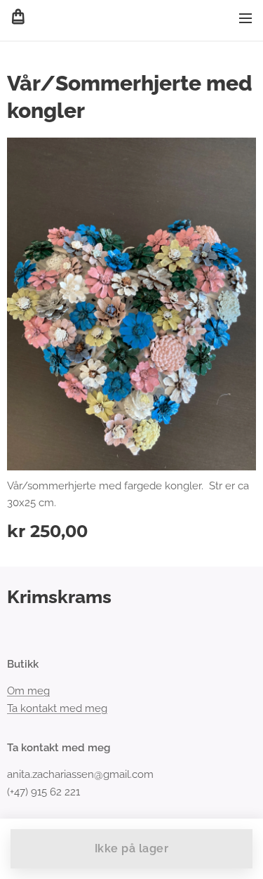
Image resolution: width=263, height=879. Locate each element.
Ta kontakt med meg (57, 708)
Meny (245, 18)
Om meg (28, 691)
